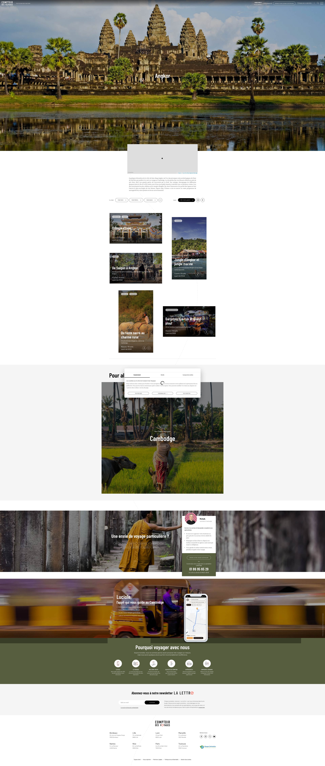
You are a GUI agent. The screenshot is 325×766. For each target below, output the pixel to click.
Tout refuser (138, 393)
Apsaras (124, 543)
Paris (158, 744)
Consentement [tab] (137, 375)
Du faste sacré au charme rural (133, 334)
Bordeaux (113, 733)
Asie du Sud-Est (143, 543)
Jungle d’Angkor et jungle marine (186, 261)
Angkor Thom (133, 543)
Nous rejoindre (147, 759)
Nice (134, 744)
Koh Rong (154, 547)
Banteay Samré (154, 543)
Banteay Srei (126, 547)
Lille (134, 733)
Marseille (182, 733)
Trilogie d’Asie (121, 228)
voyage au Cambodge (158, 180)
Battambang (146, 547)
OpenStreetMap (186, 173)
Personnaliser (162, 393)
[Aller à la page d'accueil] (8, 3)
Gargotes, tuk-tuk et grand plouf (183, 321)
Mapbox (180, 173)
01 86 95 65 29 (199, 569)
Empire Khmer (135, 547)
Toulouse (182, 744)
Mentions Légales (157, 759)
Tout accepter (186, 393)
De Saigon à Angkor (125, 267)
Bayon (163, 543)
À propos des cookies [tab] (188, 375)
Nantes (112, 744)
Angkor (116, 543)
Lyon (158, 733)
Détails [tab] (162, 375)
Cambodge (162, 436)
